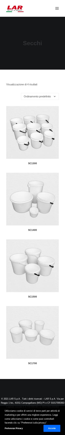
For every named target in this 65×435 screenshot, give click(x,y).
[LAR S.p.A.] (15, 8)
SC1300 (32, 163)
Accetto (52, 428)
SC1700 (32, 363)
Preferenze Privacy (14, 428)
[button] (57, 8)
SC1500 (32, 296)
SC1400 (32, 230)
